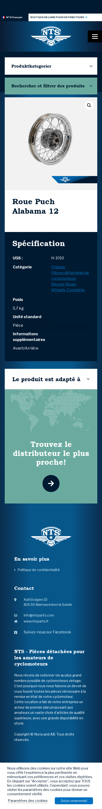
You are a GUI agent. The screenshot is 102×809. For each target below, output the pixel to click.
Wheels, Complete (68, 290)
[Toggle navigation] (95, 36)
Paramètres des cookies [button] (28, 801)
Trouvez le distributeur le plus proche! (51, 453)
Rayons (58, 284)
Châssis (58, 267)
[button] (89, 105)
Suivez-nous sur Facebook (47, 632)
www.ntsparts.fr (36, 621)
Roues (70, 284)
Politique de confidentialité (39, 570)
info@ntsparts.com (39, 615)
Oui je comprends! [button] (74, 801)
